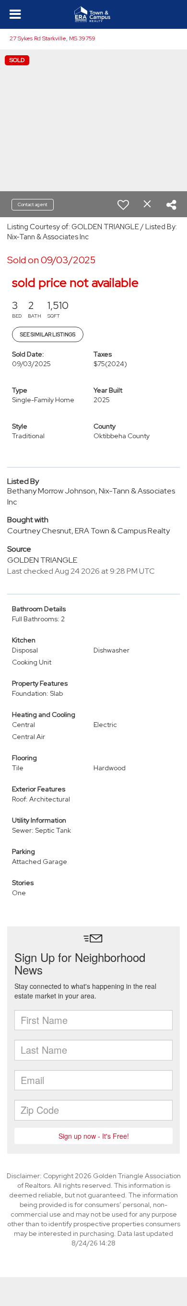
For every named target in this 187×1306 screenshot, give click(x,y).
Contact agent (32, 204)
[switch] (123, 204)
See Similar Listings (47, 334)
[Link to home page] (93, 14)
